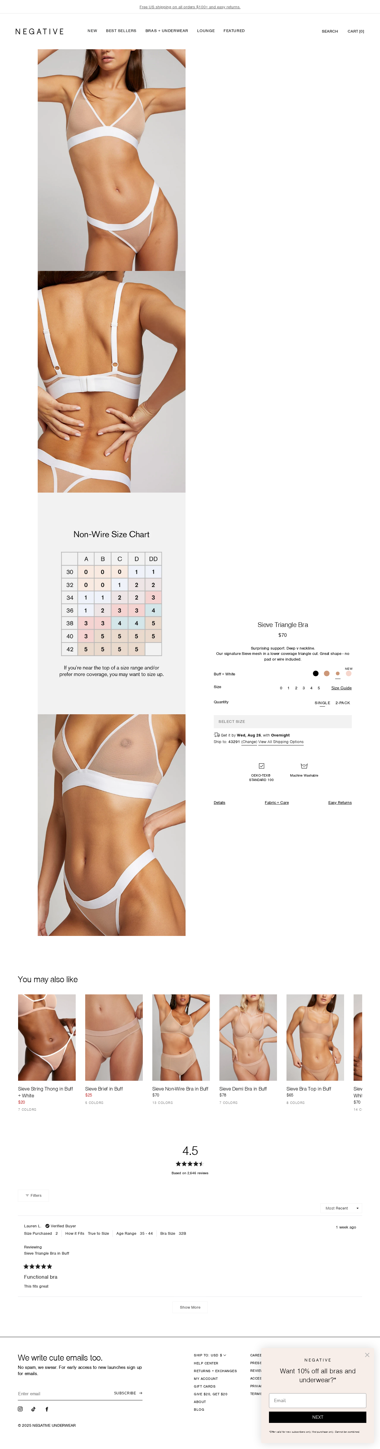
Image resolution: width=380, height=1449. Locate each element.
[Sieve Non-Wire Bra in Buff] (181, 1037)
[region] (190, 7)
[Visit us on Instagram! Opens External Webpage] (21, 1408)
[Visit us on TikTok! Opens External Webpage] (34, 1408)
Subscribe (125, 1393)
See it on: (163, 64)
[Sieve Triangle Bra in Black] (316, 674)
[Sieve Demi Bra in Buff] (248, 1037)
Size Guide (341, 687)
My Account (206, 1378)
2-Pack (342, 702)
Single (322, 702)
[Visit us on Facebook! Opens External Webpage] (47, 1408)
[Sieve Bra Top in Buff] (315, 1037)
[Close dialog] (367, 1354)
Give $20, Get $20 (210, 1394)
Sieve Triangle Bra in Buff (46, 1253)
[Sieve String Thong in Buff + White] (47, 1037)
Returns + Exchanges (215, 1371)
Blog (199, 1409)
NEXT (317, 1417)
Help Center (206, 1363)
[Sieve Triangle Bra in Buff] (327, 674)
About (200, 1402)
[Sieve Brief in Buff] (114, 1037)
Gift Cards (205, 1386)
